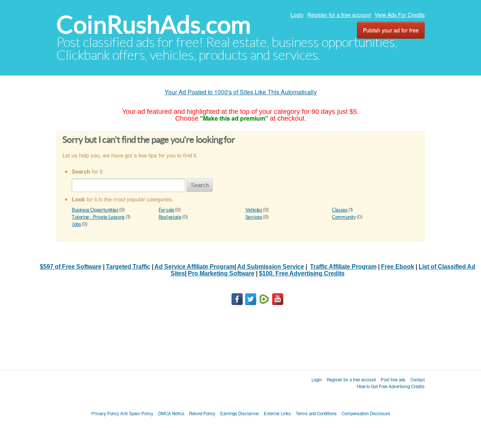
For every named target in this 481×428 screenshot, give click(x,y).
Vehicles (253, 210)
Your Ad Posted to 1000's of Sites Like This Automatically (241, 92)
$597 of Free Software (70, 266)
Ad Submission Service (270, 266)
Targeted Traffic (128, 266)
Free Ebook (397, 266)
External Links (277, 413)
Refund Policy (202, 413)
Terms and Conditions (316, 413)
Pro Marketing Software (221, 273)
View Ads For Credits (400, 14)
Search (200, 185)
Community (344, 217)
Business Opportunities (95, 210)
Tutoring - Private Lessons (98, 217)
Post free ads (393, 380)
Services (253, 217)
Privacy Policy (105, 413)
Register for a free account (339, 14)
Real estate (170, 217)
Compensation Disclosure (366, 413)
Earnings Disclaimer (239, 413)
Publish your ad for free (391, 30)
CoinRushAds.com (153, 24)
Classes (339, 210)
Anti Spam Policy (136, 413)
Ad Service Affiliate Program (194, 266)
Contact (417, 380)
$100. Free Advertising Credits (302, 273)
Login (297, 14)
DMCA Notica (171, 413)
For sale (166, 210)
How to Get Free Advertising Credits (391, 386)
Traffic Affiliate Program (343, 266)
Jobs (76, 224)
